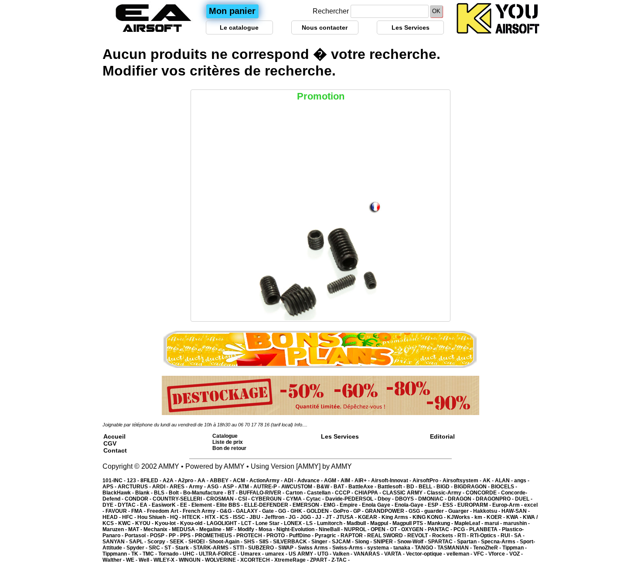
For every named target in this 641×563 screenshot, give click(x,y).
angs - (521, 480)
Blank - (144, 493)
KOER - (496, 517)
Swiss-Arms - (349, 548)
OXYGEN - (414, 529)
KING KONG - (430, 517)
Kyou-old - (193, 523)
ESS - (450, 505)
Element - (203, 505)
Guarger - (460, 511)
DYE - (110, 505)
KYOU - (145, 523)
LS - (311, 523)
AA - (204, 480)
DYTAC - (129, 505)
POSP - (159, 535)
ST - (169, 548)
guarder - (436, 511)
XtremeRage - (292, 560)
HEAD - (112, 517)
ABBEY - (221, 480)
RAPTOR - (354, 535)
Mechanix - (157, 529)
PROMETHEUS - (215, 535)
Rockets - (444, 535)
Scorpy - (158, 542)
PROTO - (277, 535)
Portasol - (137, 535)
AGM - (332, 480)
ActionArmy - (266, 480)
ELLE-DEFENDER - (268, 505)
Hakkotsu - (487, 511)
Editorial (442, 436)
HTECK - (193, 517)
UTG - (325, 554)
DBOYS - (406, 499)
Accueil (114, 436)
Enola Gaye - (378, 505)
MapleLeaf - (469, 523)
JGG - (307, 517)
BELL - (427, 487)
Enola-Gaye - (411, 505)
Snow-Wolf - (412, 542)
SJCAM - (343, 542)
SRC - (156, 548)
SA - (519, 535)
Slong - (364, 542)
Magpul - (381, 523)
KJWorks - (460, 517)
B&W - (325, 487)
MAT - (135, 529)
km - (480, 517)
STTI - (240, 548)
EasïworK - (166, 505)
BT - (233, 493)
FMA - (139, 511)
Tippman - (514, 548)
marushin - (516, 523)
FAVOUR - (118, 511)
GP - (359, 511)
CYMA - (296, 499)
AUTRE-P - (267, 487)
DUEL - (523, 499)
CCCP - (345, 493)
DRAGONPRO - (495, 499)
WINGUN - (192, 560)
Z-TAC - (340, 560)
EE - (185, 505)
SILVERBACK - (292, 542)
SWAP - (288, 548)
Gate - (270, 511)
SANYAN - (115, 542)
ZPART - (320, 560)
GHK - (298, 511)
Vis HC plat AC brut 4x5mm (278, 332)
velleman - (460, 554)
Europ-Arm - (508, 505)
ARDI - (161, 487)
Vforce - (498, 554)
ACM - (241, 480)
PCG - (461, 529)
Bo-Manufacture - (205, 493)
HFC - (129, 517)
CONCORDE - (483, 493)
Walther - (114, 560)
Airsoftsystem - (463, 480)
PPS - (187, 535)
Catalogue (225, 436)
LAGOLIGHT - (224, 523)
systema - (380, 548)
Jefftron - (277, 517)
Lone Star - (270, 523)
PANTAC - (440, 529)
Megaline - (212, 529)
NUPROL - (357, 529)
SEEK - (179, 542)
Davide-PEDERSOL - (351, 499)
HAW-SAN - (515, 511)
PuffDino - (302, 535)
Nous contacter (325, 27)
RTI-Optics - (485, 535)
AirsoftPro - (428, 480)
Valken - (343, 554)
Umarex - (253, 554)
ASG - (215, 487)
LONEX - (295, 523)
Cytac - (315, 499)
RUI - (507, 535)
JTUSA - (347, 517)
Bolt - (176, 493)
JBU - (257, 517)
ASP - (230, 487)
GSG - (416, 511)
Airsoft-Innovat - (392, 480)
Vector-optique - (426, 554)
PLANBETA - (485, 529)
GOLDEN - (320, 511)
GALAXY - (249, 511)
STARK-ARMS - (213, 548)
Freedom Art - (165, 511)
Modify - (248, 529)
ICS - (226, 517)
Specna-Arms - (500, 542)
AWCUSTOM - (299, 487)
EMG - (332, 505)
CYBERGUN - (268, 499)
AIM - (348, 480)
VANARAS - (369, 554)
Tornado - (170, 554)
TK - (137, 554)
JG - (294, 517)
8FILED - (151, 480)
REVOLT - (419, 535)
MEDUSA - (185, 529)
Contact (115, 450)
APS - (110, 487)
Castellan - (321, 493)
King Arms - (397, 517)
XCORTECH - (257, 560)
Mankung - (440, 523)
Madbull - (358, 523)
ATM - (245, 487)
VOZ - (516, 554)
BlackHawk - (118, 493)
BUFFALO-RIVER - (262, 493)
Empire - (351, 505)
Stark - (184, 548)
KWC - (126, 523)
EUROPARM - (474, 505)
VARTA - (395, 554)
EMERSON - (308, 505)
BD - (412, 487)
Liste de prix (227, 442)
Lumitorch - (332, 523)
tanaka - (404, 548)
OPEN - (380, 529)
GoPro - (343, 511)
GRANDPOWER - (387, 511)
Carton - (296, 493)
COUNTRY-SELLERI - (179, 499)
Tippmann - (116, 554)
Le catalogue (239, 27)
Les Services (411, 27)
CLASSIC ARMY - (404, 493)
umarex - (277, 554)
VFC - (481, 554)
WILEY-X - (166, 560)
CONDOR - (139, 499)
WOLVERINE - (222, 560)
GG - (284, 511)
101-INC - (114, 480)
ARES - (179, 487)
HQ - (176, 517)
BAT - (341, 487)
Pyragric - (328, 535)
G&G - (228, 511)
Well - (146, 560)
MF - (232, 529)
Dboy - (386, 499)
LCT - (248, 523)
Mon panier (232, 11)
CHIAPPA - (368, 493)
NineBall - (331, 529)
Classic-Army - (446, 493)
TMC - (150, 554)
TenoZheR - (487, 548)
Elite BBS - (230, 505)
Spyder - (137, 548)
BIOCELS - (504, 487)
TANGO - (426, 548)
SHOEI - (198, 542)
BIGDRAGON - (472, 487)
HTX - (212, 517)
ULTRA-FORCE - (220, 554)
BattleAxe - (363, 487)
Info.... (300, 424)
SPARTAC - (442, 542)
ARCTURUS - (135, 487)
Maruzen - (115, 529)
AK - (489, 480)
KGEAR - (370, 517)
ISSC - (241, 517)
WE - (132, 560)
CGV (109, 443)
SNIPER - (385, 542)
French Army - (201, 511)
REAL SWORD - (387, 535)
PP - (174, 535)
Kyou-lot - (167, 523)
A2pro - (188, 480)
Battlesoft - (392, 487)
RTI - (463, 535)
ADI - (290, 480)
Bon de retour (229, 448)
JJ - (320, 517)
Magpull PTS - (409, 523)
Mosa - (267, 529)
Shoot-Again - (226, 542)
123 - (133, 480)
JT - (331, 517)
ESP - (435, 505)
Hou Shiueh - (153, 517)
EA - (146, 505)
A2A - (170, 480)
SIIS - (266, 542)
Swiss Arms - (315, 548)
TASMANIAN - (455, 548)
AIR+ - (363, 480)
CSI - (244, 499)
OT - (395, 529)
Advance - (310, 480)
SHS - (251, 542)
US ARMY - (303, 554)
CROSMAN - (222, 499)
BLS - (161, 493)
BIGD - (445, 487)
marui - (493, 523)
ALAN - (504, 480)
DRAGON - (462, 499)
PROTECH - (251, 535)
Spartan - (469, 542)
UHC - (191, 554)
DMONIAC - (433, 499)
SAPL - (138, 542)
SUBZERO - (263, 548)
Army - (198, 487)
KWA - (514, 517)
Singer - (321, 542)
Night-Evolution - (297, 529)
